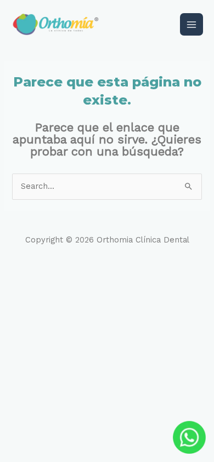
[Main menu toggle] (191, 24)
